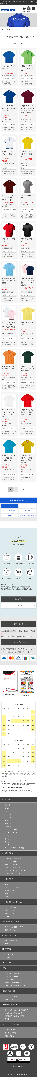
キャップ (8, 842)
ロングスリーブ (10, 814)
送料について (18, 624)
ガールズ (8, 817)
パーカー (8, 826)
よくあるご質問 (18, 605)
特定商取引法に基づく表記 (14, 1016)
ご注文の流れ (9, 957)
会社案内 (8, 1019)
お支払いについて (11, 996)
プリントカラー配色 (12, 976)
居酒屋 (7, 916)
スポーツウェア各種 (12, 832)
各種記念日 (9, 944)
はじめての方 (9, 954)
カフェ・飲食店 (10, 907)
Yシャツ (8, 811)
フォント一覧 (9, 979)
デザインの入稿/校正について (15, 982)
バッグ (7, 845)
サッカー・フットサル (13, 858)
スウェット (9, 823)
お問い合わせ (9, 1036)
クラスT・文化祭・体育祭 (14, 927)
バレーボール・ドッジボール (15, 871)
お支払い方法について (18, 642)
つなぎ (7, 835)
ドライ (28, 506)
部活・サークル (10, 930)
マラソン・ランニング (13, 868)
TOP (2, 29)
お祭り (7, 896)
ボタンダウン (28, 511)
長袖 (9, 515)
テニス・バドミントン (13, 874)
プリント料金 (6, 962)
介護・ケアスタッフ (12, 910)
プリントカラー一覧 (12, 973)
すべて (9, 506)
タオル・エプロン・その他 (14, 848)
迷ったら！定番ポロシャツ (27, 515)
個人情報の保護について (13, 1013)
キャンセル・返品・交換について (16, 1010)
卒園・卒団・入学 (11, 940)
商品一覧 (7, 29)
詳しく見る (18, 599)
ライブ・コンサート (12, 887)
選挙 (6, 893)
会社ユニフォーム (11, 913)
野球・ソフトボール (12, 864)
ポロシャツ (9, 808)
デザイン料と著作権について (15, 986)
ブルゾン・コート (11, 829)
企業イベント (9, 890)
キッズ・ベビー (10, 820)
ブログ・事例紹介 (11, 1030)
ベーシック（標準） (9, 511)
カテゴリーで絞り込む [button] (18, 36)
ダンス (7, 884)
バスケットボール (11, 861)
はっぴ (7, 839)
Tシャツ (7, 805)
